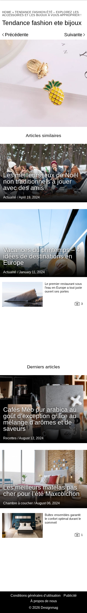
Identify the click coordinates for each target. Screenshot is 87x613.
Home (6, 12)
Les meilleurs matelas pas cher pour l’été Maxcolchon (41, 490)
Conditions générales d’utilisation (36, 595)
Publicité (70, 595)
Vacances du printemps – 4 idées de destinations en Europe (41, 256)
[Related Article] (43, 243)
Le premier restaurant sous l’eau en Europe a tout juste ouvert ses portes (63, 287)
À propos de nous (43, 601)
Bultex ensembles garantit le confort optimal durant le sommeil (63, 518)
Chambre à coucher (18, 503)
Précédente (16, 34)
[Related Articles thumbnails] (22, 318)
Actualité (9, 197)
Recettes (9, 438)
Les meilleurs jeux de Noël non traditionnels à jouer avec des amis (40, 181)
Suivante (73, 34)
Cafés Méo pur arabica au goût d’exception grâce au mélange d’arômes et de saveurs (40, 419)
